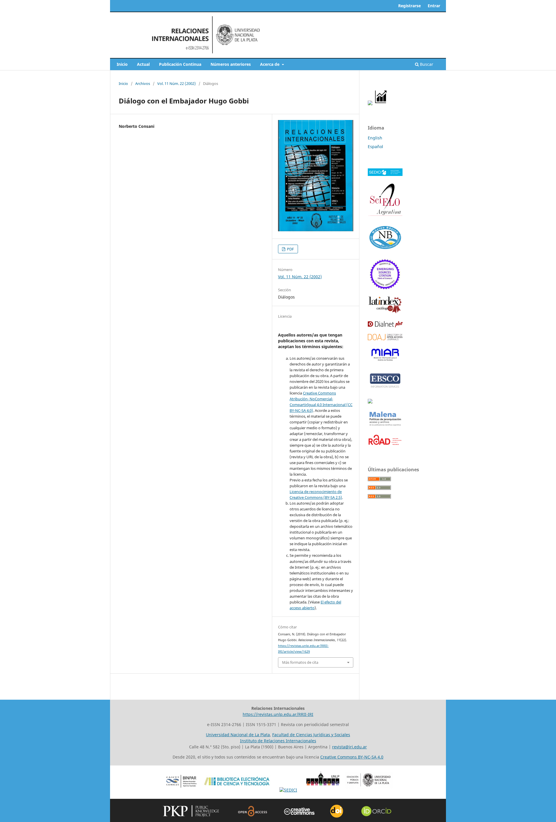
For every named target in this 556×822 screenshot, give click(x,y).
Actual (143, 64)
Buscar (426, 64)
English (375, 138)
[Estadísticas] (381, 103)
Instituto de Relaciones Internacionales (278, 740)
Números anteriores (231, 64)
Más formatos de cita (300, 662)
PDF (290, 249)
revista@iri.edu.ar (349, 747)
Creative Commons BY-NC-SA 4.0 (351, 757)
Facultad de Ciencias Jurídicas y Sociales (311, 734)
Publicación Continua (180, 64)
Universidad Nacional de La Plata (238, 734)
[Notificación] (370, 103)
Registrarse (409, 5)
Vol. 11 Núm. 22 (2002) (176, 83)
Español (375, 146)
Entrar (434, 5)
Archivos (142, 83)
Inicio (122, 64)
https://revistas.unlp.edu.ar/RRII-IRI (278, 714)
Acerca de (270, 64)
